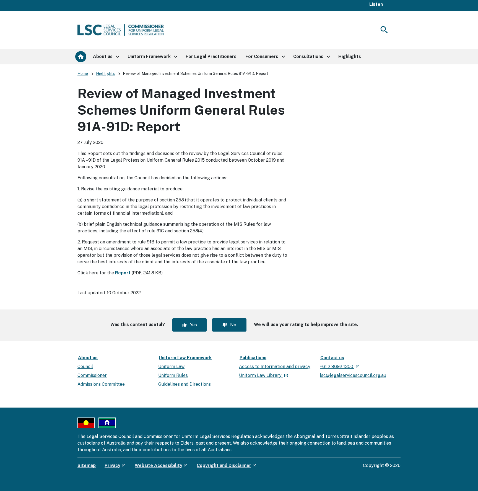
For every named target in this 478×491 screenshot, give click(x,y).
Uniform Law (171, 366)
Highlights (105, 73)
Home (82, 73)
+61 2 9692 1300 (340, 366)
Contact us (332, 357)
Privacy (115, 465)
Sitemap (86, 465)
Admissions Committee (101, 384)
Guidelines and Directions (184, 384)
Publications (253, 357)
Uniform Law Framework (185, 357)
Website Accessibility (161, 465)
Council (85, 366)
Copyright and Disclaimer (227, 465)
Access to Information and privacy (274, 366)
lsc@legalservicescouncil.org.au (353, 375)
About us (88, 357)
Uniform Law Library (263, 375)
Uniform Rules (173, 375)
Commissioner (92, 375)
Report (123, 272)
